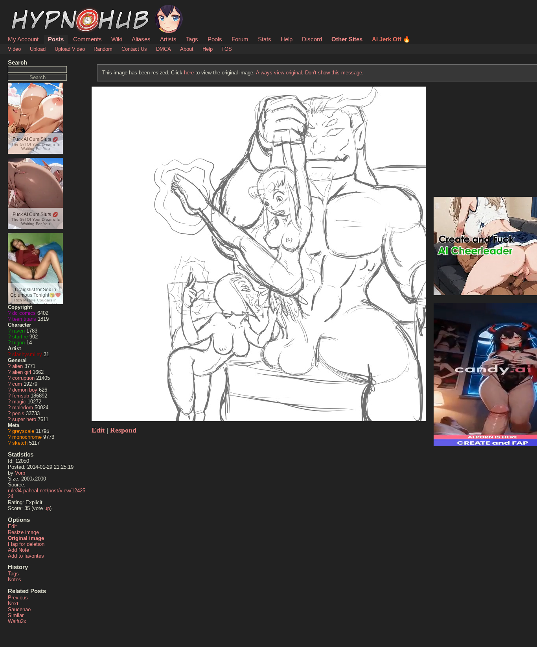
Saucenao (19, 609)
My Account (23, 39)
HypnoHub (30, 9)
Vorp (20, 473)
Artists (168, 39)
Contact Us (134, 49)
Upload (38, 49)
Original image (26, 538)
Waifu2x (17, 621)
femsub (20, 396)
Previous (18, 598)
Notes (14, 579)
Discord (312, 39)
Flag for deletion (26, 544)
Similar (16, 615)
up (47, 508)
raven (18, 331)
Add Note (18, 550)
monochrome (27, 437)
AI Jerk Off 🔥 (391, 39)
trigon (18, 343)
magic (19, 402)
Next (13, 603)
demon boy (24, 390)
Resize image (23, 532)
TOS (226, 49)
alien (17, 366)
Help (286, 39)
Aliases (141, 39)
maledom (22, 407)
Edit (12, 526)
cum (17, 384)
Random (103, 49)
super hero (24, 419)
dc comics (24, 313)
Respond (123, 430)
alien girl (21, 372)
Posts (56, 39)
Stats (264, 39)
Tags (192, 39)
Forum (240, 39)
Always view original (279, 73)
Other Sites (346, 39)
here (189, 73)
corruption (23, 378)
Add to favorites (26, 556)
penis (18, 413)
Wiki (116, 39)
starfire (20, 337)
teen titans (24, 319)
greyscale (23, 431)
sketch (20, 443)
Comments (87, 39)
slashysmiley (27, 354)
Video (14, 49)
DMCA (163, 49)
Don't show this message (333, 73)
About (186, 49)
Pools (215, 39)
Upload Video (70, 49)
